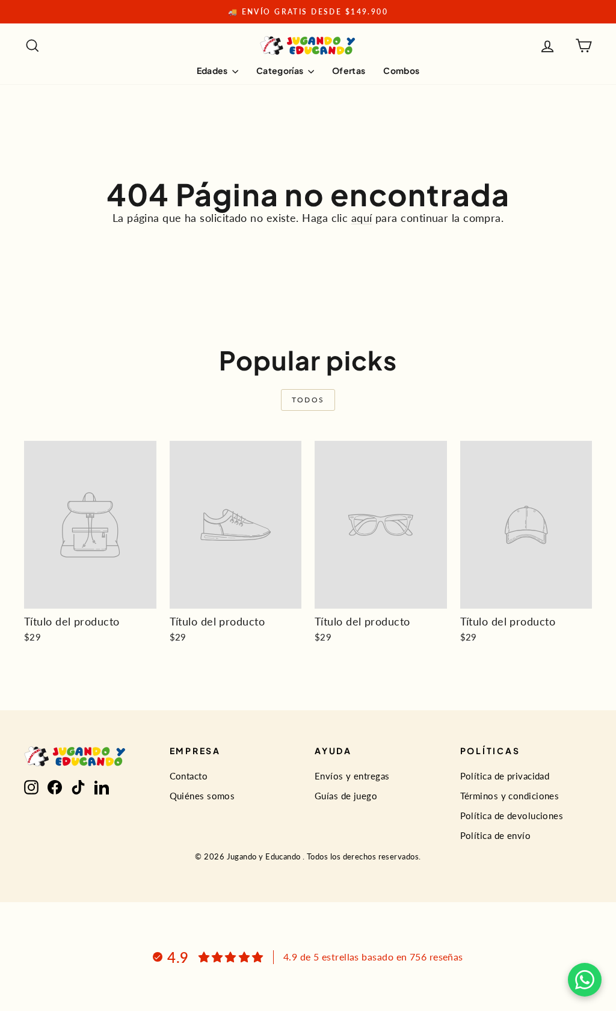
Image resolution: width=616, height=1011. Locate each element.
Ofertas (348, 70)
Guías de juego (346, 795)
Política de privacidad (505, 775)
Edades (213, 70)
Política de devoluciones (512, 815)
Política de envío (495, 835)
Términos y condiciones (509, 795)
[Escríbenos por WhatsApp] (585, 980)
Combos (401, 70)
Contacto (189, 775)
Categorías (280, 70)
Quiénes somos (202, 795)
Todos (308, 399)
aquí (361, 217)
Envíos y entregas (352, 775)
